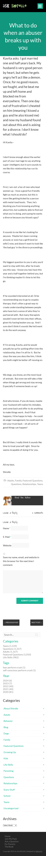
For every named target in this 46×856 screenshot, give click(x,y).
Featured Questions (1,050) (17, 654)
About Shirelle (11, 708)
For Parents (10, 844)
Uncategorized (11, 808)
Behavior (8, 720)
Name (6, 528)
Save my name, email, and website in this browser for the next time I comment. (21, 561)
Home (7, 836)
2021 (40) (8, 689)
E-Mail (7, 536)
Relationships (29, 484)
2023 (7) (7, 683)
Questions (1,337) (12, 648)
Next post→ (36, 622)
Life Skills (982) (11, 657)
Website (7, 545)
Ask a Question (12, 841)
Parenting (8, 770)
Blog (6, 727)
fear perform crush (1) (14, 667)
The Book (9, 846)
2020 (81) (8, 691)
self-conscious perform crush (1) (19, 670)
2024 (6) (7, 680)
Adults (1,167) (10, 651)
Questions (16, 484)
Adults (10, 480)
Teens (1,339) (10, 645)
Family (18, 480)
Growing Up (10, 752)
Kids (6, 758)
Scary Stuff (9, 789)
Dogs (6, 733)
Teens (40, 484)
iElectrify (39, 851)
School (7, 795)
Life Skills (8, 764)
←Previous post (11, 622)
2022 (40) (8, 686)
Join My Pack (11, 838)
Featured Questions (33, 480)
